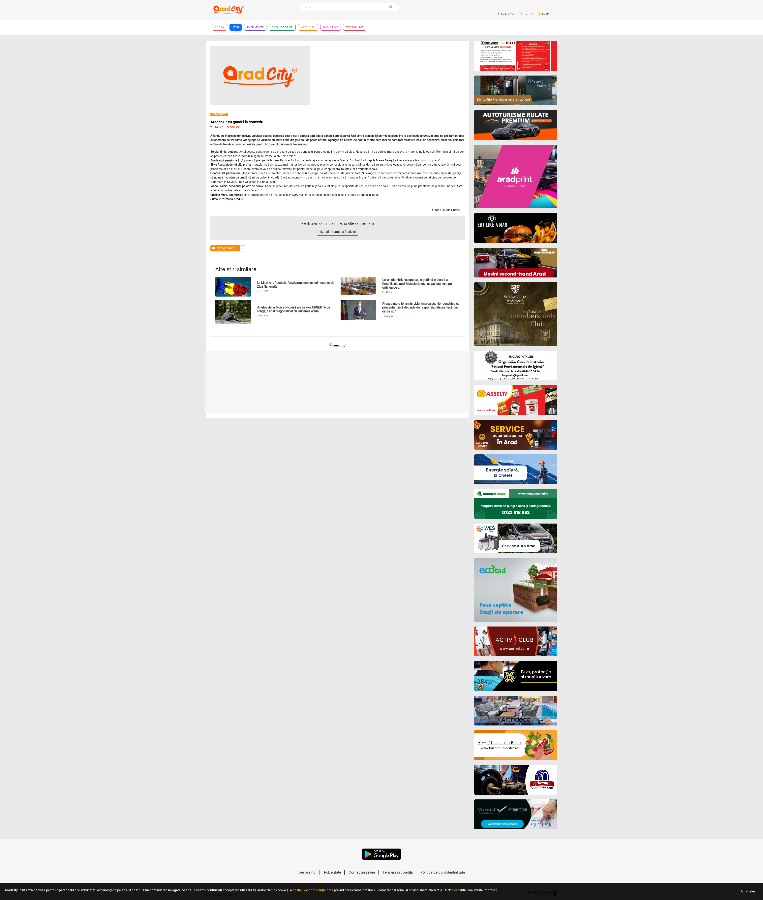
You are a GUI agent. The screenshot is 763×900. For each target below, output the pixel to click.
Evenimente (255, 27)
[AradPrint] (516, 176)
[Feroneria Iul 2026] (516, 56)
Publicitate (332, 872)
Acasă (219, 27)
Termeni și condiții (397, 872)
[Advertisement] (403, 73)
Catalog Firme (282, 27)
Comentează (225, 248)
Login (546, 13)
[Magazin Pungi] (516, 504)
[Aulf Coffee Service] (516, 435)
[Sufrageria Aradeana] (516, 314)
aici (454, 890)
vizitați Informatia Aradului (338, 232)
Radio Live (330, 27)
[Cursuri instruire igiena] (516, 365)
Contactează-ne (362, 872)
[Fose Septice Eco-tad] (516, 590)
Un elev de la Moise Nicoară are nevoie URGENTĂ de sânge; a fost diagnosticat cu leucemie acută (293, 309)
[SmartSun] (516, 469)
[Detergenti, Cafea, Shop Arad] (516, 400)
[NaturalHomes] (516, 90)
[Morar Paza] (516, 676)
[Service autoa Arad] (516, 538)
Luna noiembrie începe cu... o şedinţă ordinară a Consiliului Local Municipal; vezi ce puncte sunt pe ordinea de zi (417, 283)
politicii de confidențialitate (313, 890)
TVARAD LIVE (354, 27)
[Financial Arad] (516, 814)
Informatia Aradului (231, 199)
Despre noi (307, 872)
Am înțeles (748, 891)
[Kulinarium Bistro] (516, 745)
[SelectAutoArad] (516, 262)
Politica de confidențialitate (442, 872)
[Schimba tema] (533, 13)
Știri (235, 27)
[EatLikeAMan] (516, 228)
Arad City (308, 27)
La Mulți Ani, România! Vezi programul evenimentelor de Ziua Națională (295, 284)
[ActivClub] (516, 641)
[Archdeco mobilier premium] (516, 710)
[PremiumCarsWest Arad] (516, 125)
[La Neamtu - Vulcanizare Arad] (516, 780)
